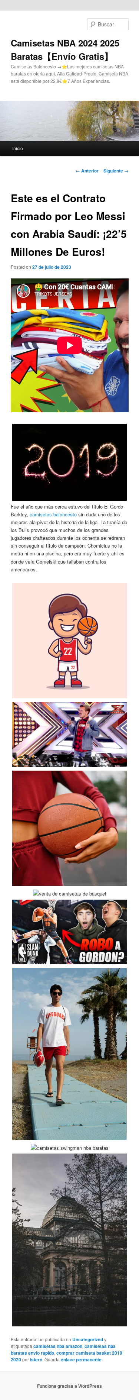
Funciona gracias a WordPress (69, 1386)
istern (36, 1359)
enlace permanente (81, 1359)
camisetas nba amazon (57, 1346)
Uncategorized (87, 1339)
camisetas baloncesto (53, 514)
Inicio (17, 148)
